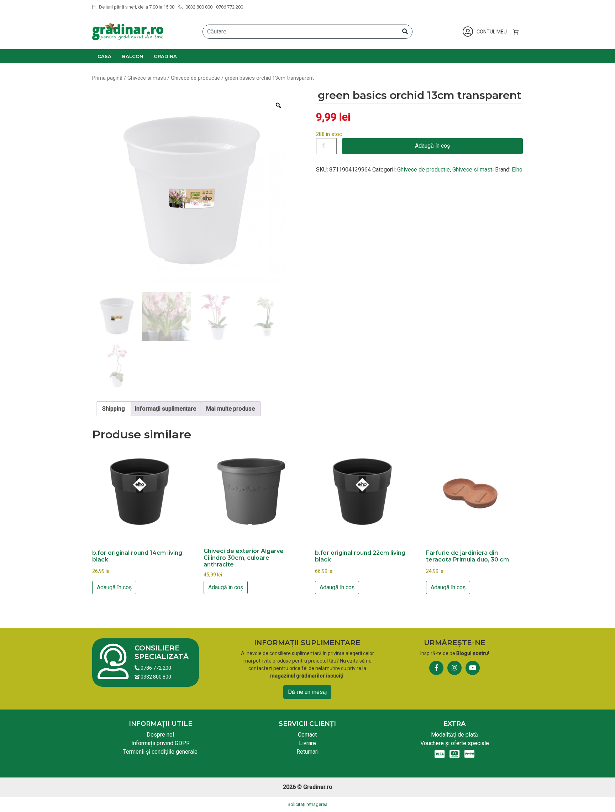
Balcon (132, 56)
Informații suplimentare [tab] (165, 408)
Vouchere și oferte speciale (454, 743)
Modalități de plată (454, 734)
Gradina (165, 56)
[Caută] (405, 31)
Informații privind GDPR (160, 743)
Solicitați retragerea (307, 804)
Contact (307, 734)
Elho (517, 169)
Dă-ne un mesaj (307, 692)
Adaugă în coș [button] (114, 587)
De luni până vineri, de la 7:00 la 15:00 (136, 7)
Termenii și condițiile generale (160, 751)
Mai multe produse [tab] (230, 408)
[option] (191, 192)
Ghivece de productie (195, 78)
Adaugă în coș (432, 145)
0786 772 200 (229, 7)
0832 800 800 (198, 7)
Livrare (307, 743)
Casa (104, 56)
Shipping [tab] (113, 408)
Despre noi (160, 734)
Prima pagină (107, 78)
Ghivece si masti (146, 78)
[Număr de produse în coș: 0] (516, 32)
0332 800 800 (155, 677)
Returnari (307, 751)
